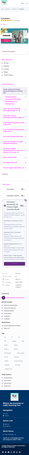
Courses (8, 9)
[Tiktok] (16, 452)
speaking (6, 365)
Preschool (16, 357)
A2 (12, 337)
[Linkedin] (14, 452)
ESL (23, 341)
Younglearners (8, 369)
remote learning (18, 361)
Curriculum (14, 9)
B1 (19, 337)
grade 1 (6, 345)
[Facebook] (3, 452)
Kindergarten (7, 353)
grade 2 (16, 345)
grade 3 (6, 349)
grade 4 (16, 349)
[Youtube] (8, 452)
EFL (5, 341)
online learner (21, 353)
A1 (5, 337)
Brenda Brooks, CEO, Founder (16, 297)
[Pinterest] (19, 452)
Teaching (17, 365)
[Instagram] (11, 452)
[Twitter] (5, 452)
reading (6, 361)
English (14, 341)
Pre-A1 (6, 357)
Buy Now (14, 263)
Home (2, 9)
